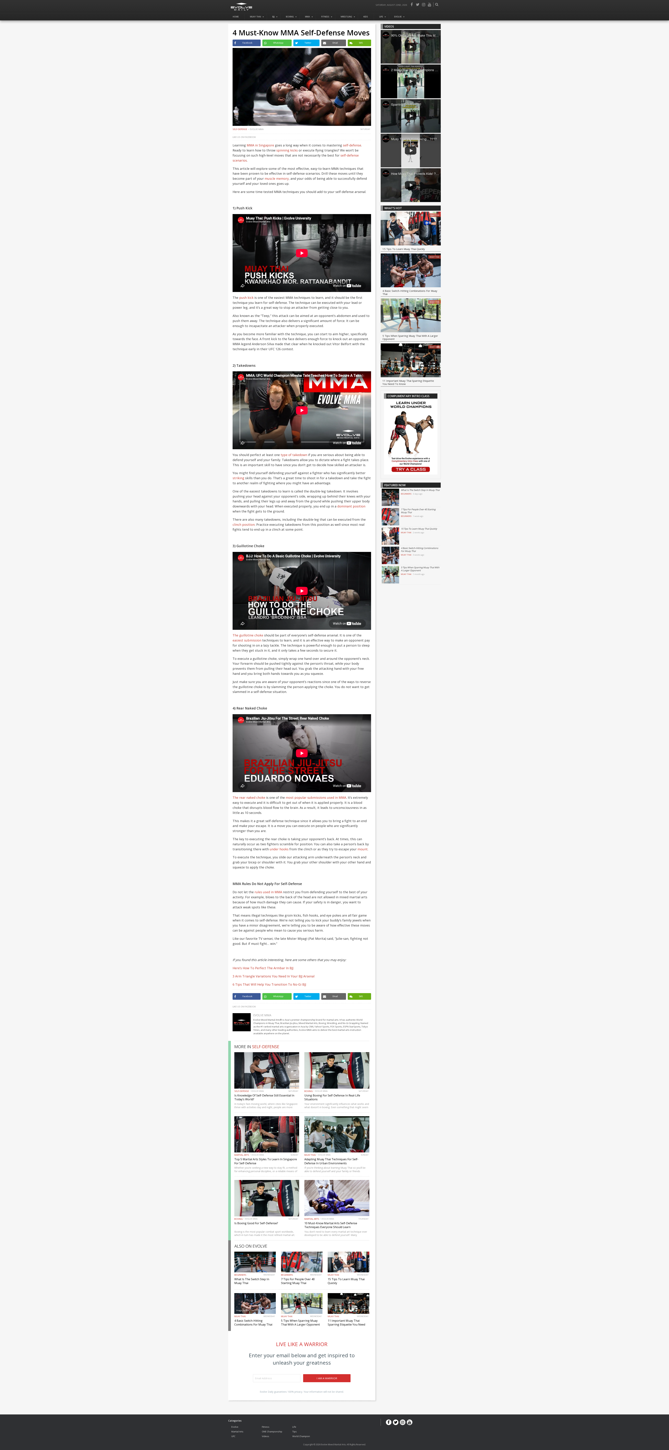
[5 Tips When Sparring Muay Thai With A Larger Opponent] (411, 315)
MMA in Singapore (260, 145)
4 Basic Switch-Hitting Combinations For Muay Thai (253, 1322)
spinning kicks (287, 150)
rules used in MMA (268, 892)
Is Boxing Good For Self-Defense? (256, 1223)
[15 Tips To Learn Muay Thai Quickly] (411, 229)
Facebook (411, 4)
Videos (265, 1436)
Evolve (398, 16)
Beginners (240, 1274)
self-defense (352, 145)
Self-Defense (240, 129)
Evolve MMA (257, 129)
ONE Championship (272, 1431)
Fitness (325, 16)
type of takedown (294, 455)
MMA (307, 16)
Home (236, 16)
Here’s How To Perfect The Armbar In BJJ (263, 968)
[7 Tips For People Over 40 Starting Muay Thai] (390, 516)
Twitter (417, 4)
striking (238, 478)
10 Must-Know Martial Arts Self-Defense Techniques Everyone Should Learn (330, 1225)
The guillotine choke (248, 635)
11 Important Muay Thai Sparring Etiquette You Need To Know (346, 1324)
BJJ (273, 16)
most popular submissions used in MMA (316, 797)
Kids (365, 16)
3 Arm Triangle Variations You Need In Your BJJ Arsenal (273, 976)
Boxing (290, 16)
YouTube (429, 4)
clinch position (244, 524)
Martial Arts (241, 1154)
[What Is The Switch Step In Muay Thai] (390, 497)
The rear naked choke (249, 797)
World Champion (301, 1436)
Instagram (423, 4)
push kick (246, 297)
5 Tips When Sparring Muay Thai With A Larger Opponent (300, 1322)
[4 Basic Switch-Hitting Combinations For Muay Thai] (411, 270)
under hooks (279, 849)
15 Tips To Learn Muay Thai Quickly (403, 249)
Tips (294, 1431)
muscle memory (277, 178)
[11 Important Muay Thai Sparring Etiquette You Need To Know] (411, 360)
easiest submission (247, 640)
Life (381, 16)
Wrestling (346, 16)
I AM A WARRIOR (327, 1378)
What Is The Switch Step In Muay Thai (420, 490)
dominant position (351, 506)
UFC (233, 1436)
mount (362, 849)
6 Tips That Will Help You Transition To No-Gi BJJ (269, 984)
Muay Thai (255, 16)
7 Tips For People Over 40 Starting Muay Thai (298, 1281)
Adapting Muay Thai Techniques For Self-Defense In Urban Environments (331, 1161)
